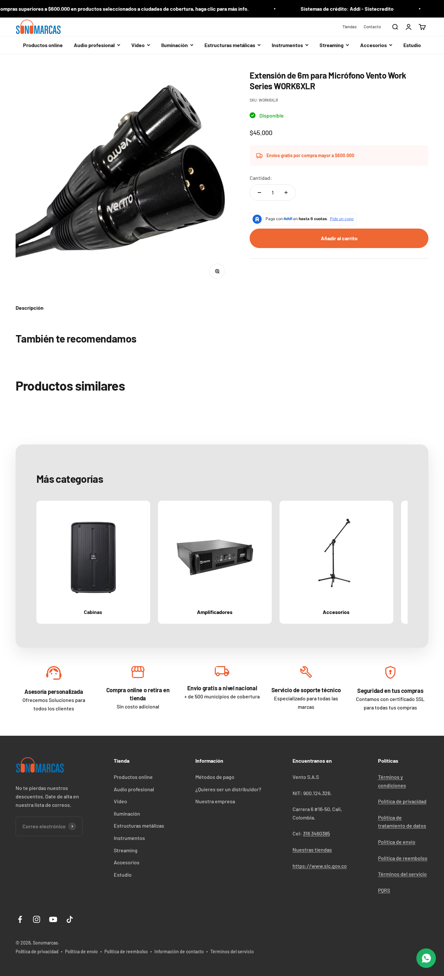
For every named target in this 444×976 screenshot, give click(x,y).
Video (120, 801)
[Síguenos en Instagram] (36, 919)
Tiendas (349, 26)
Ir (53, 674)
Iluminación (127, 813)
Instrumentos (129, 838)
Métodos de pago (214, 777)
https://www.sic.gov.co (320, 866)
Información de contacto (179, 951)
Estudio (412, 45)
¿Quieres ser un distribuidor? (228, 789)
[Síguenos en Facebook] (20, 919)
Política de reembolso (402, 858)
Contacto (372, 26)
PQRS (384, 890)
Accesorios (126, 862)
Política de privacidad (402, 801)
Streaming (125, 850)
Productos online (43, 45)
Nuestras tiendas (312, 849)
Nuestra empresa (215, 801)
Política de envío (396, 842)
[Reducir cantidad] (259, 192)
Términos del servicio (402, 874)
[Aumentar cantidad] (286, 192)
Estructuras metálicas (139, 825)
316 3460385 (316, 833)
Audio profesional (134, 789)
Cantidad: (261, 178)
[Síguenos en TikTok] (69, 919)
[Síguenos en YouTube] (53, 919)
